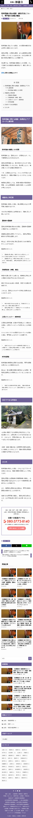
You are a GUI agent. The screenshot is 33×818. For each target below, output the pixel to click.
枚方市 (25, 766)
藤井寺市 (11, 775)
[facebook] (13, 791)
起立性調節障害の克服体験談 (11, 800)
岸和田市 (19, 763)
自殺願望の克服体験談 (19, 798)
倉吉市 (24, 749)
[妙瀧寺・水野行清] (16, 2)
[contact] (19, 791)
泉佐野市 (26, 769)
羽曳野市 (25, 772)
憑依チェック (6, 806)
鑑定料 (22, 810)
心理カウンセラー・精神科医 (16, 99)
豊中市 (18, 775)
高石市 (4, 780)
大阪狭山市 (24, 758)
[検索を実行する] (30, 658)
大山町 (19, 752)
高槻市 (17, 777)
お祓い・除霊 (6, 18)
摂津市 (4, 766)
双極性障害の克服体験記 (9, 804)
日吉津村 (12, 752)
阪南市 (11, 777)
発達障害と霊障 (25, 808)
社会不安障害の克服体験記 (22, 804)
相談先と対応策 (10, 93)
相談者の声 (10, 798)
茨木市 (4, 775)
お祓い (4, 749)
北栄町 (4, 755)
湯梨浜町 (11, 755)
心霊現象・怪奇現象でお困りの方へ (12, 808)
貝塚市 (25, 775)
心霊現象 (22, 796)
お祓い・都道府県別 (9, 720)
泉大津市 (5, 772)
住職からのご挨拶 (9, 810)
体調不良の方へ (26, 806)
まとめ (7, 107)
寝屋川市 (24, 777)
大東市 (12, 763)
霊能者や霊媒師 (12, 95)
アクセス (24, 812)
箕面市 (12, 772)
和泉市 (24, 761)
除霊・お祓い (8, 793)
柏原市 (4, 769)
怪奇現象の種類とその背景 (15, 90)
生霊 (10, 758)
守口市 (18, 772)
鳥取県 (11, 749)
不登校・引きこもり (7, 796)
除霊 (4, 758)
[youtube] (17, 791)
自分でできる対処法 (11, 104)
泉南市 (16, 758)
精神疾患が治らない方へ (16, 806)
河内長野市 (18, 769)
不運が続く (27, 796)
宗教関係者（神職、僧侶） (15, 97)
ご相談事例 (15, 793)
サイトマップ (10, 812)
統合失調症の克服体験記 (22, 802)
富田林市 (26, 763)
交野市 (11, 761)
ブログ (26, 810)
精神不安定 (16, 796)
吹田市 (17, 761)
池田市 (11, 769)
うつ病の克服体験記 (23, 800)
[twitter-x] (15, 791)
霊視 (2, 73)
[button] (6, 545)
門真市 (4, 777)
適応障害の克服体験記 (10, 802)
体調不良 (26, 793)
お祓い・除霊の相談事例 (11, 727)
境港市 (18, 749)
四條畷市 (5, 763)
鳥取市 (25, 755)
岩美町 (18, 755)
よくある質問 (17, 810)
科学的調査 (11, 102)
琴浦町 (26, 752)
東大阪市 (11, 766)
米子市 (4, 752)
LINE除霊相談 (17, 812)
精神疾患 (21, 793)
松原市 (18, 766)
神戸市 (4, 761)
